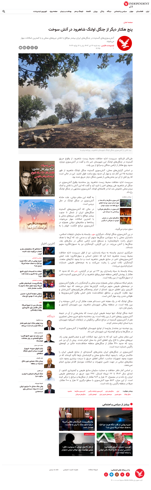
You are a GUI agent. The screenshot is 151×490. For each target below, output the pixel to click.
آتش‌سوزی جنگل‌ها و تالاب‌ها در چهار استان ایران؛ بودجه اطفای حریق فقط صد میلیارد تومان (108, 203)
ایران (147, 11)
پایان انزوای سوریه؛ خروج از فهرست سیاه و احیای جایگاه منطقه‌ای (33, 351)
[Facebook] (36, 47)
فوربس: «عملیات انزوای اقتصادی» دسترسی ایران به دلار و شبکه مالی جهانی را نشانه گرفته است (115, 450)
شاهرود (70, 391)
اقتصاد (88, 11)
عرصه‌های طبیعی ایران (105, 394)
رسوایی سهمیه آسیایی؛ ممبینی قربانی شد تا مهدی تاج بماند (31, 295)
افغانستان (139, 11)
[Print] (20, 47)
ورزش (95, 11)
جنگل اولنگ (127, 394)
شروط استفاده (93, 469)
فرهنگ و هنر (78, 11)
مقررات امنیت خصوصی (70, 469)
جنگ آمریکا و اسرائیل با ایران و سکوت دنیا (32, 375)
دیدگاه (109, 11)
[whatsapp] (106, 475)
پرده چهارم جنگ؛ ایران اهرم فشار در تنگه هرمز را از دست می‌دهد (31, 324)
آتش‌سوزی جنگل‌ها (80, 391)
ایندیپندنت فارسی (107, 45)
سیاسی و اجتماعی (120, 11)
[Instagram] (117, 475)
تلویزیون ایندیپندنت (40, 11)
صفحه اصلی (128, 22)
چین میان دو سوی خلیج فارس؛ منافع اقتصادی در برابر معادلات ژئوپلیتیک (32, 338)
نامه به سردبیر (53, 469)
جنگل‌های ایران (109, 391)
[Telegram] (111, 475)
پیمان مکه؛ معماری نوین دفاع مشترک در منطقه (32, 362)
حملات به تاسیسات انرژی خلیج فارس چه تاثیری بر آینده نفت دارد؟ (31, 274)
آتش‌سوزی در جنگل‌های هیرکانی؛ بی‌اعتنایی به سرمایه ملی (108, 210)
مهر (93, 234)
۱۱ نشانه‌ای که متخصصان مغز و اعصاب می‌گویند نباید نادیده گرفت (31, 251)
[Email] (24, 47)
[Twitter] (28, 47)
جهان (131, 11)
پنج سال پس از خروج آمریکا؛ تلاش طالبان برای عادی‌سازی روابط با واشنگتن (32, 308)
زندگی (102, 11)
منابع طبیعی (118, 394)
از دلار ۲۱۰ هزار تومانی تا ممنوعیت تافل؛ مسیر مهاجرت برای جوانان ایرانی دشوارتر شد (77, 450)
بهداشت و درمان (65, 11)
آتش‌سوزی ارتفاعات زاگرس (95, 391)
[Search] (4, 11)
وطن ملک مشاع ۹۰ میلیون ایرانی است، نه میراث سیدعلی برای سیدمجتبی (31, 389)
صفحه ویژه (53, 11)
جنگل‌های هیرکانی (81, 394)
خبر (76, 271)
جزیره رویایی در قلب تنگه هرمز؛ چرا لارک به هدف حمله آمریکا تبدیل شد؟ (115, 426)
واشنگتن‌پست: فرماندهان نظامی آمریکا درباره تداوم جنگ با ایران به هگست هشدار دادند (77, 425)
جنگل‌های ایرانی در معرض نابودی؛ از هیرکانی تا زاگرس (110, 219)
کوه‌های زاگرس (92, 394)
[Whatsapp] (32, 47)
